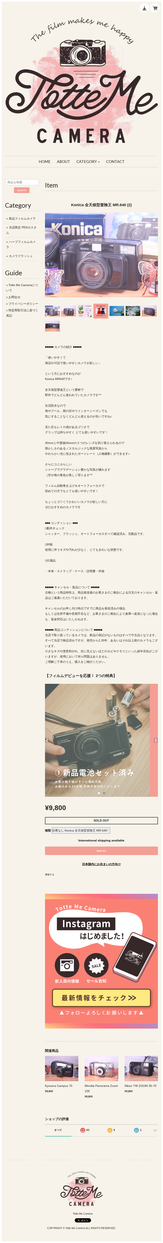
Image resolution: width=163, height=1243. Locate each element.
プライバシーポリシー (23, 303)
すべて (58, 1130)
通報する (49, 874)
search (21, 190)
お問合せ (14, 297)
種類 (48, 830)
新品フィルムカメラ (22, 218)
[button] (88, 161)
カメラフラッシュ (21, 256)
